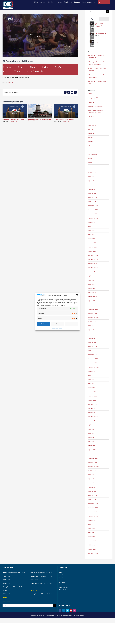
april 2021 (92, 437)
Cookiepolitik (55, 328)
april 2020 (92, 487)
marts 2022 (92, 392)
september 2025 (93, 218)
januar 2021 (92, 450)
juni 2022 (92, 379)
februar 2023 (93, 346)
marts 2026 (92, 193)
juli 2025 (91, 226)
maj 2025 (91, 234)
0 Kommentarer (14, 121)
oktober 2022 (93, 363)
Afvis (57, 324)
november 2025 (93, 210)
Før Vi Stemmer (93, 117)
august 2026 (92, 172)
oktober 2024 (93, 263)
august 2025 (92, 222)
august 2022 (92, 371)
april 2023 (92, 338)
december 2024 (93, 255)
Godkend (43, 324)
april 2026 (92, 189)
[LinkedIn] (63, 610)
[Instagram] (74, 610)
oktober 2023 (93, 313)
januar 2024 (92, 301)
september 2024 (93, 268)
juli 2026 (91, 176)
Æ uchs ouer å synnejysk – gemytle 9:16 (13, 119)
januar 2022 (92, 400)
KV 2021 (91, 133)
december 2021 (93, 404)
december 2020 (93, 454)
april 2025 (92, 239)
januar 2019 (92, 549)
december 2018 (93, 553)
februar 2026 (93, 197)
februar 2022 (93, 396)
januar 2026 (92, 201)
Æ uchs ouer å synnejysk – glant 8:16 (64, 119)
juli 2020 (91, 474)
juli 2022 (91, 375)
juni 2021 (92, 429)
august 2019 (92, 520)
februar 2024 (93, 296)
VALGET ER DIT (93, 158)
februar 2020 (93, 495)
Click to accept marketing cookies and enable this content (40, 35)
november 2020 (93, 458)
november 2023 (93, 309)
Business (7, 67)
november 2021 (93, 408)
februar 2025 (93, 247)
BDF (90, 94)
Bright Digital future (95, 98)
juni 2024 (92, 280)
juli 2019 (91, 524)
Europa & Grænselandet (96, 106)
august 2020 (92, 470)
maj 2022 (91, 383)
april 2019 (92, 537)
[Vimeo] (67, 610)
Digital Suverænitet (35, 71)
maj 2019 (91, 532)
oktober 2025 (93, 214)
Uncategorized (93, 154)
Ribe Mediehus (80, 615)
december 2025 (93, 205)
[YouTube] (71, 610)
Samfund (59, 67)
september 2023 (93, 317)
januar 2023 (92, 350)
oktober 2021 (93, 412)
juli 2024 (91, 276)
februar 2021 (93, 445)
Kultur (20, 67)
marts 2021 (92, 441)
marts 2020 (92, 491)
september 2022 (93, 367)
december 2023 (93, 305)
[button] (77, 295)
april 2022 (92, 388)
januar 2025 (92, 251)
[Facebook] (60, 610)
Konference (92, 125)
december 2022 (93, 354)
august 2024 (92, 272)
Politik (45, 67)
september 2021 (93, 417)
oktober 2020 (93, 462)
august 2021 (92, 421)
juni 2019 (92, 528)
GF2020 (91, 121)
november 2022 (93, 359)
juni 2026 (92, 181)
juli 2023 (91, 325)
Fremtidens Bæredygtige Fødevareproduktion (96, 112)
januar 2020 (92, 499)
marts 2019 (92, 541)
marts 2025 (92, 243)
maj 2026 (91, 185)
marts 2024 (92, 292)
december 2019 (93, 503)
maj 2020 (91, 483)
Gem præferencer (71, 324)
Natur (33, 67)
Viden (17, 71)
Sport (5, 71)
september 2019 (93, 516)
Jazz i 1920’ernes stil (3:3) (100, 41)
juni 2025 (92, 230)
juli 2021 (91, 425)
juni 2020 (92, 479)
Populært (93, 19)
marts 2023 (92, 342)
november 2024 (93, 259)
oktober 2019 (93, 512)
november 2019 (93, 508)
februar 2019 (93, 545)
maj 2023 (91, 334)
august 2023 (92, 321)
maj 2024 (91, 284)
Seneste (104, 19)
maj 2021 (91, 433)
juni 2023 (92, 330)
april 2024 (92, 288)
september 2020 (93, 466)
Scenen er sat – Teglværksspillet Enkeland (99, 24)
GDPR (60, 328)
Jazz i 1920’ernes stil (100, 33)
